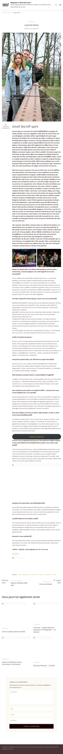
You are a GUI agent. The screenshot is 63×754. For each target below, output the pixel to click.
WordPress (10, 749)
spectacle (54, 574)
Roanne (40, 574)
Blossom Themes (54, 747)
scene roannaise (47, 574)
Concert (19, 574)
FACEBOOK (15, 554)
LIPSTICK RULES (34, 574)
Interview (31, 21)
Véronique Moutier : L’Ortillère (44, 666)
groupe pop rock (25, 574)
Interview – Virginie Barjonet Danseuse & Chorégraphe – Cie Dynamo (44, 630)
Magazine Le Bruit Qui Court (20, 3)
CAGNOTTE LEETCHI (36, 437)
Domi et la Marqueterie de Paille (13, 632)
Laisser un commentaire (6, 127)
